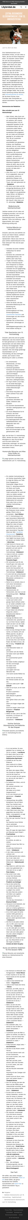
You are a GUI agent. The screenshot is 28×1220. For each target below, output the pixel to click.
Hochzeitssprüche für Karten (14, 94)
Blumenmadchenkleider (11, 1214)
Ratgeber (7, 1192)
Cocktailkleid (9, 1212)
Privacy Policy (8, 1210)
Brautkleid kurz (18, 1212)
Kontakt (21, 1214)
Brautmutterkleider (18, 1210)
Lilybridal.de (9, 7)
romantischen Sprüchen (13, 314)
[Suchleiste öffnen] (21, 7)
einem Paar (17, 1183)
